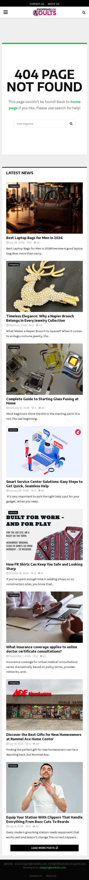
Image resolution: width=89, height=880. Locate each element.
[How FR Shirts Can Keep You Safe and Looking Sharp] (44, 534)
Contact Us (37, 3)
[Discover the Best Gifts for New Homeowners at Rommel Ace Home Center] (44, 704)
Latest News (19, 172)
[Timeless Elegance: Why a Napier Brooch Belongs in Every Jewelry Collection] (44, 286)
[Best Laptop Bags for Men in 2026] (44, 208)
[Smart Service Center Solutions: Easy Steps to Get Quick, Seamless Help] (44, 451)
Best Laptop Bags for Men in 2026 (34, 238)
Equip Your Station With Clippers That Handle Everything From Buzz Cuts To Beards (44, 819)
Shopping (14, 186)
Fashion (13, 430)
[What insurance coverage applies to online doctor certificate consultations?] (44, 617)
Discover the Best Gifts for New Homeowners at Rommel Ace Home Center (43, 737)
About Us (53, 3)
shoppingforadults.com (52, 867)
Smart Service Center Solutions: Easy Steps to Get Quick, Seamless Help (44, 484)
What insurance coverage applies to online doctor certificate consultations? (41, 649)
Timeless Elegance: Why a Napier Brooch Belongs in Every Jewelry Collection (40, 318)
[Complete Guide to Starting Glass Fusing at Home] (44, 369)
